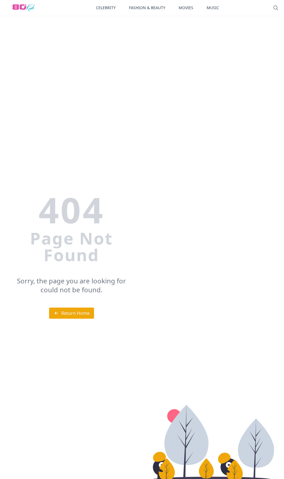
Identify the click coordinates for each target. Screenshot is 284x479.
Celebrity (106, 7)
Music (213, 7)
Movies (186, 7)
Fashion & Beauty (147, 7)
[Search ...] (275, 8)
